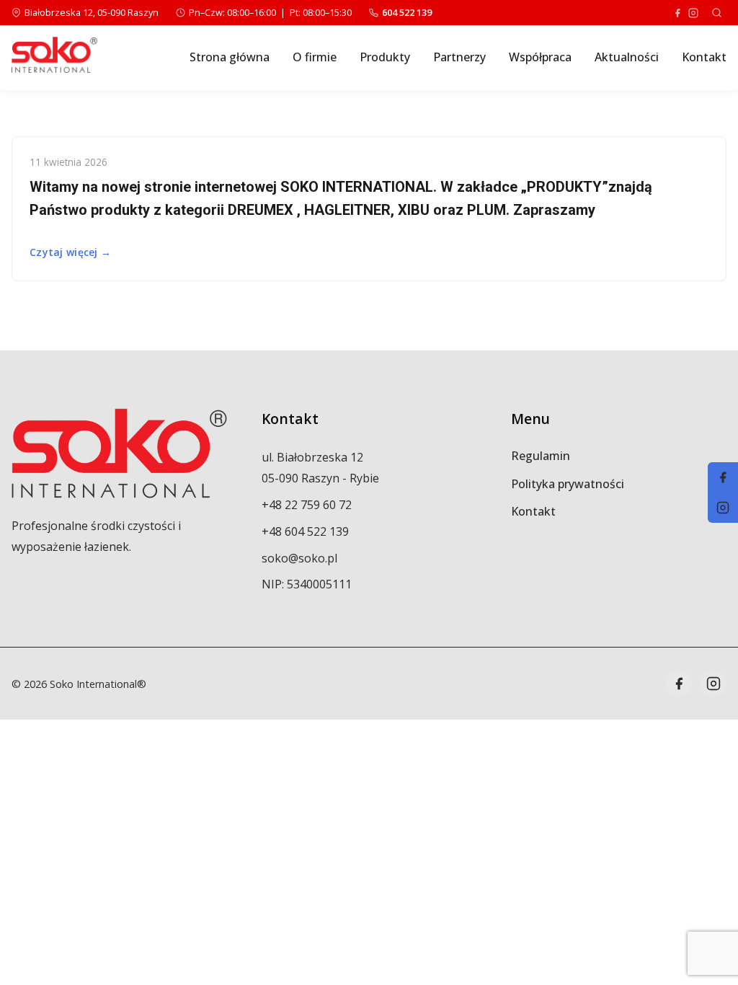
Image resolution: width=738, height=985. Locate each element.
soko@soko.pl (299, 558)
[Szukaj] (716, 12)
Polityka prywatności (567, 484)
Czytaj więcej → (70, 252)
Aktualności (627, 57)
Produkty (385, 57)
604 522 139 (407, 12)
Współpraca (540, 57)
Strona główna (230, 57)
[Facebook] (677, 13)
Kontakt (704, 57)
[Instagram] (693, 13)
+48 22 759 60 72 (307, 505)
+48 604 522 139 (305, 531)
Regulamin (540, 456)
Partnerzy (459, 57)
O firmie (315, 57)
